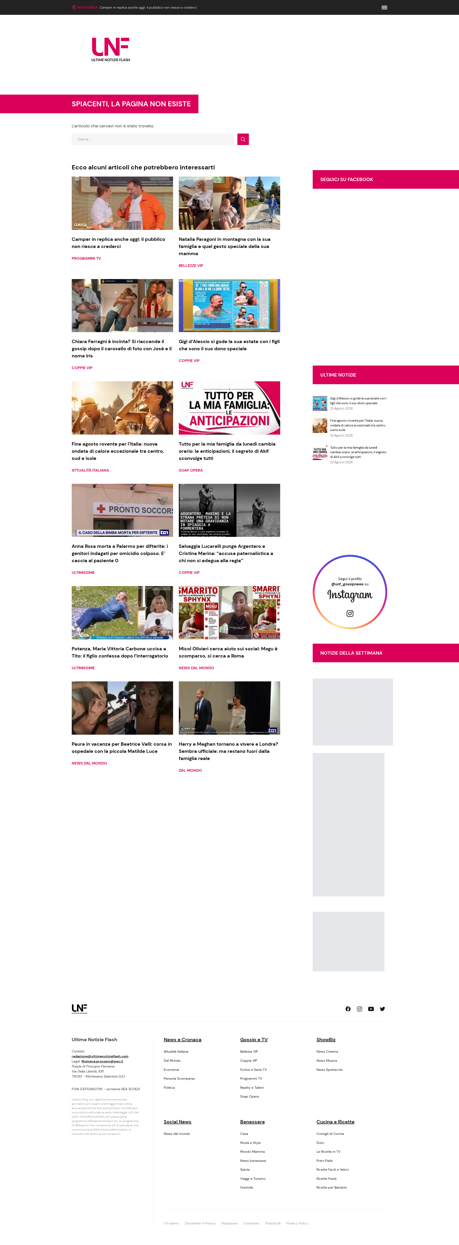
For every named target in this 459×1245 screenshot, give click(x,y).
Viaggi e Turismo (253, 1178)
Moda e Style (250, 1143)
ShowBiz (326, 1039)
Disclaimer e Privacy (200, 1223)
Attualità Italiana (90, 470)
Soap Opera (191, 470)
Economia (171, 1069)
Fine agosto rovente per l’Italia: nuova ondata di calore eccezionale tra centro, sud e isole (358, 425)
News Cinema (327, 1051)
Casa (244, 1134)
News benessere (253, 1161)
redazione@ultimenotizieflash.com (100, 1056)
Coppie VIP (82, 367)
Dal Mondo (190, 770)
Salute (245, 1169)
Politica (169, 1087)
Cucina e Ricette (336, 1122)
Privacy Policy (297, 1223)
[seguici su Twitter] (382, 1009)
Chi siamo (171, 1223)
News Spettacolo (330, 1069)
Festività (246, 1187)
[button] (384, 7)
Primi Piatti (325, 1161)
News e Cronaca (183, 1039)
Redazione (230, 1223)
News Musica (327, 1060)
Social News (177, 1122)
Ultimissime (83, 572)
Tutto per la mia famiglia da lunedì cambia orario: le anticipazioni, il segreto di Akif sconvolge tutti (358, 452)
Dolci (320, 1143)
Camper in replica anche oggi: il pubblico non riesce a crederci (148, 7)
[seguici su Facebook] (348, 1009)
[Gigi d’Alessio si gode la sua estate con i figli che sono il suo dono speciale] (229, 305)
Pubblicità (273, 1223)
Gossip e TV (254, 1039)
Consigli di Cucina (330, 1134)
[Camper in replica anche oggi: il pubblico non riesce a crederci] (122, 203)
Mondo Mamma (252, 1151)
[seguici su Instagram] (359, 1009)
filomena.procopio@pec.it (102, 1061)
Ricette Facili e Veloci (333, 1169)
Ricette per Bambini (332, 1187)
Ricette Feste (327, 1178)
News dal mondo (196, 667)
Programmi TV (86, 258)
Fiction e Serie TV (253, 1069)
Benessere (252, 1122)
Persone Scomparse (179, 1078)
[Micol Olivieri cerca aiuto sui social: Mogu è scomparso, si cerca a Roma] (229, 612)
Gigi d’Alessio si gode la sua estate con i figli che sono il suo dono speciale (358, 400)
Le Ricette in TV (328, 1151)
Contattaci (251, 1223)
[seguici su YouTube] (371, 1009)
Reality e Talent (252, 1087)
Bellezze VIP (191, 265)
